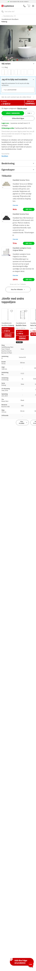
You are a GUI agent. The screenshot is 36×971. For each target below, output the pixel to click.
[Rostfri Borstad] (24, 72)
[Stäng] (11, 959)
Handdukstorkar (8, 16)
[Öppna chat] (30, 965)
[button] (18, 63)
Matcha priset (22, 108)
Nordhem (5, 156)
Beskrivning (8, 163)
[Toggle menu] (33, 6)
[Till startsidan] (8, 6)
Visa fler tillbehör (17, 289)
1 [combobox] (29, 113)
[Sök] (2, 11)
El (15, 16)
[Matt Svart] (11, 72)
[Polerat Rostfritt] (17, 72)
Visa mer (15, 205)
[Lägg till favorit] (31, 29)
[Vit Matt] (30, 72)
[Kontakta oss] (24, 6)
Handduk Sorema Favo (21, 214)
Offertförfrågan (18, 118)
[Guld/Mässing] (4, 72)
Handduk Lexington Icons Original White (22, 249)
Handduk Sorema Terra (21, 180)
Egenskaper (8, 169)
